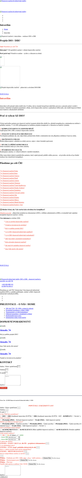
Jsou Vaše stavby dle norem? (14, 249)
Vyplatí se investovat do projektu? (15, 225)
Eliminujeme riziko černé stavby (16, 317)
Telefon (2, 370)
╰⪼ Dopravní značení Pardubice (10, 190)
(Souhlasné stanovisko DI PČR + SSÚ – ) (53, 416)
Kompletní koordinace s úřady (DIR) (17, 310)
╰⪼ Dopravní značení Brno (9, 173)
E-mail (2, 373)
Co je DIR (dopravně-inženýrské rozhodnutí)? (19, 235)
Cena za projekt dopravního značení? (17, 221)
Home (6, 29)
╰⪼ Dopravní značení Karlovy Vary (11, 205)
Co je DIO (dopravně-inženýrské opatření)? (19, 232)
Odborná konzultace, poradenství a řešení (19, 314)
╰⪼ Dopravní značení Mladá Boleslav (12, 202)
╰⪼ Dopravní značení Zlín (8, 195)
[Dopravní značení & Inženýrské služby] (13, 1)
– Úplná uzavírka (41, 424)
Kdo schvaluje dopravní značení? (15, 242)
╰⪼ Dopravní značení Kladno (9, 197)
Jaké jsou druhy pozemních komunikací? (18, 239)
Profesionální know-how (13, 316)
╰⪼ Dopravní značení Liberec (9, 181)
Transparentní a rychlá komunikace (17, 312)
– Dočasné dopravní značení (17, 420)
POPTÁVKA (4, 94)
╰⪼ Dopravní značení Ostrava (9, 176)
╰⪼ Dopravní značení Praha (9, 171)
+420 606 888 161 (7, 284)
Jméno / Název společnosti (8, 366)
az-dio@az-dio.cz (7, 286)
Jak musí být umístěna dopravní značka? (18, 245)
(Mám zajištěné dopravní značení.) (37, 429)
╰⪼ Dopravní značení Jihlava (9, 200)
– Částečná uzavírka (15, 424)
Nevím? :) (77, 416)
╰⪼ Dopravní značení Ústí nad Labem (12, 193)
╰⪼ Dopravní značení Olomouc (10, 183)
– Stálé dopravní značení (47, 420)
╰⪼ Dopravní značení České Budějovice (13, 185)
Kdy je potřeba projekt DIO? (14, 228)
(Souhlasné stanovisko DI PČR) (19, 416)
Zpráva (2, 385)
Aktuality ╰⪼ (5, 330)
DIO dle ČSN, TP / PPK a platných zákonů (19, 308)
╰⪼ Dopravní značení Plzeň (9, 178)
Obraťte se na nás (5, 213)
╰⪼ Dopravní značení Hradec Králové (12, 188)
